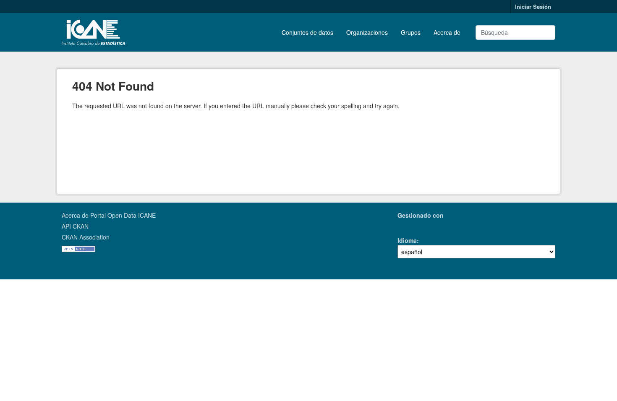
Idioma (407, 240)
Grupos (411, 32)
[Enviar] (545, 32)
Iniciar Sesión (533, 6)
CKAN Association (86, 237)
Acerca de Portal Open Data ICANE (109, 215)
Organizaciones (367, 32)
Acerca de (447, 32)
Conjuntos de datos (307, 32)
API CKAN (75, 226)
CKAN (411, 225)
